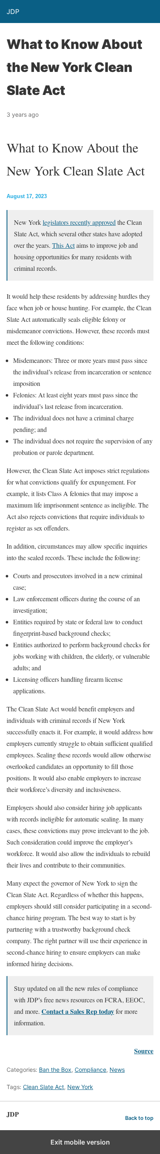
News (117, 1069)
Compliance (90, 1069)
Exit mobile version (80, 1142)
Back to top (139, 1118)
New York (80, 1086)
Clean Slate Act (43, 1086)
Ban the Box (55, 1069)
